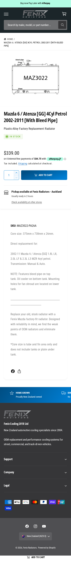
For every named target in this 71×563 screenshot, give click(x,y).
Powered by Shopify (47, 547)
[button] (6, 14)
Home (10, 39)
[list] (35, 395)
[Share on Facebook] (13, 371)
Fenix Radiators (30, 547)
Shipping (22, 163)
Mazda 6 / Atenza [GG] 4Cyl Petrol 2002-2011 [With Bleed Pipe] (33, 44)
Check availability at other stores (26, 202)
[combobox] (35, 25)
